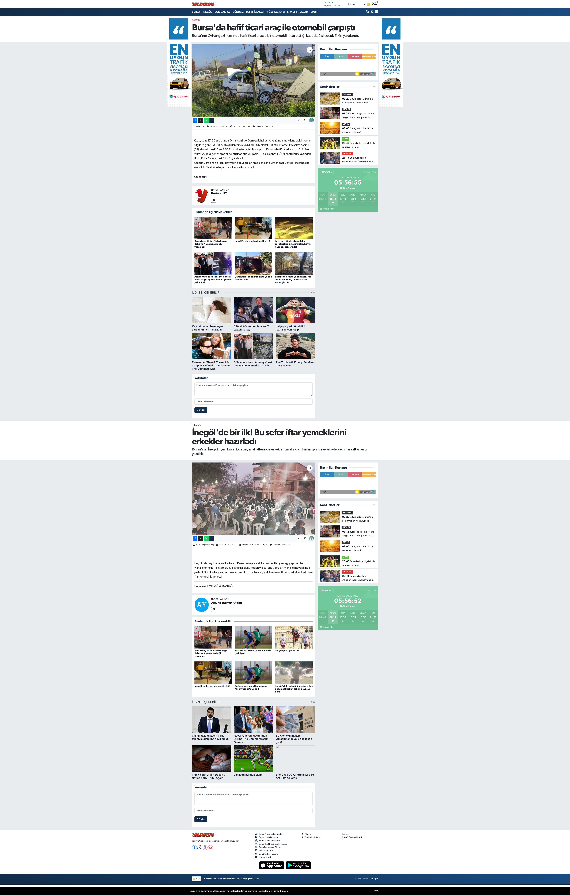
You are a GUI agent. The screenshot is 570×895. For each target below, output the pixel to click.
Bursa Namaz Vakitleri (269, 840)
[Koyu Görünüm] (372, 12)
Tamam (375, 891)
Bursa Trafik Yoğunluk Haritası (273, 844)
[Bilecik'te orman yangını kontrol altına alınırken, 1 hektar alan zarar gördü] (294, 263)
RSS (198, 879)
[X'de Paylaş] (200, 120)
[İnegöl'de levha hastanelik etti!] (253, 228)
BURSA (196, 12)
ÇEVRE (346, 124)
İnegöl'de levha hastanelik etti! (252, 241)
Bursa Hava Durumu (268, 837)
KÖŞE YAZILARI (276, 12)
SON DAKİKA (222, 12)
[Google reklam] (179, 62)
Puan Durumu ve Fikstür (270, 847)
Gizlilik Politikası (312, 837)
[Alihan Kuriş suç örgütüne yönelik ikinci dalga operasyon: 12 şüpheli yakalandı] (213, 263)
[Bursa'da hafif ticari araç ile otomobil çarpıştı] (253, 80)
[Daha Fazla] (211, 120)
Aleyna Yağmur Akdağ (205, 545)
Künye (308, 834)
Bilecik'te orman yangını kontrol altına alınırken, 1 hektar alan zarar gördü (293, 280)
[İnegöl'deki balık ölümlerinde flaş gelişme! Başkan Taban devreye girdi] (294, 672)
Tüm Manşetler (266, 850)
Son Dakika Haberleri (269, 854)
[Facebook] (194, 847)
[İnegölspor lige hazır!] (294, 637)
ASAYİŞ (196, 20)
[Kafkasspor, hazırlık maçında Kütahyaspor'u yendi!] (253, 672)
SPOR (314, 12)
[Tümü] (374, 87)
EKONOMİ (347, 94)
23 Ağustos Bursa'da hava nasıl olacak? (357, 130)
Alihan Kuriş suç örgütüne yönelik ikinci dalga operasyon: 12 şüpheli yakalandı (213, 280)
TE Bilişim (373, 879)
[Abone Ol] (311, 120)
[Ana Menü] (376, 12)
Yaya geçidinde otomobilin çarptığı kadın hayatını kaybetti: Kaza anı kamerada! (293, 244)
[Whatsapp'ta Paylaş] (206, 120)
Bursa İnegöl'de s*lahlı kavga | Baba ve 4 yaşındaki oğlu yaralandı (211, 244)
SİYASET (292, 12)
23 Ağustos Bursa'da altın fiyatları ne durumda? (357, 101)
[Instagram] (205, 847)
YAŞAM (304, 12)
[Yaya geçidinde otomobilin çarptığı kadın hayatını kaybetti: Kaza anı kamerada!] (294, 228)
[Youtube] (210, 847)
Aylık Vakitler (328, 209)
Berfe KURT (200, 127)
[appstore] (272, 865)
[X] (199, 847)
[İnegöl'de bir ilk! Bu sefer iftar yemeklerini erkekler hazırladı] (253, 498)
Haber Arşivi (265, 857)
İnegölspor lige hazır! (287, 650)
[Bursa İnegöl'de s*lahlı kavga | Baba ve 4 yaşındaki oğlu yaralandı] (213, 228)
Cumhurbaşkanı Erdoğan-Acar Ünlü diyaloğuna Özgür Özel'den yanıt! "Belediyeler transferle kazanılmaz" (359, 160)
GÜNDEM (238, 12)
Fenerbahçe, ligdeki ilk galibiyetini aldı (358, 145)
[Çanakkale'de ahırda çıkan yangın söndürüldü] (253, 263)
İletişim (345, 834)
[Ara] (368, 12)
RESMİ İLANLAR (255, 12)
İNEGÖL (207, 12)
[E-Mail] (213, 200)
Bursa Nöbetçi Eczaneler (271, 834)
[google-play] (298, 865)
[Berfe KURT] (201, 195)
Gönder (201, 410)
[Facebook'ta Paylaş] (195, 120)
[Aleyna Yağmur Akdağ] (201, 604)
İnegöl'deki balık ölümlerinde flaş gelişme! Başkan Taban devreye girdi (294, 689)
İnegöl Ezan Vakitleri (352, 837)
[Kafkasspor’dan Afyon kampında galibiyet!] (253, 637)
